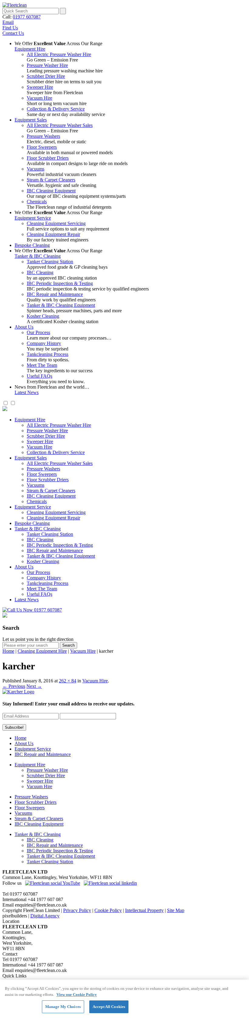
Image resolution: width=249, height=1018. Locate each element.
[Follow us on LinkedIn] (110, 883)
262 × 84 (67, 680)
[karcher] (18, 691)
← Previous (13, 686)
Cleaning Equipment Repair (53, 234)
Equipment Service (33, 218)
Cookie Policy (108, 910)
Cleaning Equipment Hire (42, 651)
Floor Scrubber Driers (48, 158)
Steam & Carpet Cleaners (51, 179)
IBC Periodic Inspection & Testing (60, 283)
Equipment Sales (31, 119)
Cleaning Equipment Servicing (56, 223)
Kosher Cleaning (43, 316)
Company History (44, 343)
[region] (124, 999)
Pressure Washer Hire (47, 65)
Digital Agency (45, 915)
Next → (34, 686)
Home (8, 651)
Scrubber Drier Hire (46, 76)
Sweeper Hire (40, 87)
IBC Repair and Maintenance (55, 294)
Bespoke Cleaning (32, 245)
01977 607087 (27, 16)
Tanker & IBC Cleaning (38, 256)
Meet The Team (42, 365)
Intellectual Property (144, 910)
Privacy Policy (77, 910)
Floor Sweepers (42, 147)
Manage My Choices (63, 1006)
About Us (24, 327)
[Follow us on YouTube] (52, 883)
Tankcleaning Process (47, 354)
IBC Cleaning (40, 272)
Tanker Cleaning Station (50, 261)
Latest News (27, 392)
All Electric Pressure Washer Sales (60, 125)
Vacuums (35, 168)
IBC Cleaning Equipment (51, 190)
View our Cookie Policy (76, 994)
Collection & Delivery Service (56, 108)
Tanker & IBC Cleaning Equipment (61, 305)
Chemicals (37, 201)
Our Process (38, 332)
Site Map (175, 910)
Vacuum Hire (39, 98)
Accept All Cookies (109, 1006)
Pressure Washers (43, 136)
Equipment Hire (30, 48)
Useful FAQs (39, 376)
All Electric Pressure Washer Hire (59, 54)
